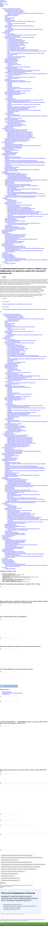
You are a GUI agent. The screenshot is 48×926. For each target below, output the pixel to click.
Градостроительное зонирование (12, 237)
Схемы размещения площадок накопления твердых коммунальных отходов (21, 239)
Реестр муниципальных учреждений (15, 12)
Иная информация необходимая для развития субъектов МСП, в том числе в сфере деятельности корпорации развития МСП (25, 217)
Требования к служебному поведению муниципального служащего (22, 106)
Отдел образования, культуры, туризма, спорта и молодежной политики (23, 49)
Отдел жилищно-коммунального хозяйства (17, 45)
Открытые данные (9, 127)
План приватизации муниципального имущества (15, 93)
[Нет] (5, 925)
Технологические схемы (13, 63)
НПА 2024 (10, 83)
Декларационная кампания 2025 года (13, 156)
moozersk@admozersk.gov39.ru (9, 887)
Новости (9, 22)
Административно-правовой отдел (15, 39)
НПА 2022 (10, 86)
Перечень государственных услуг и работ (16, 23)
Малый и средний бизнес (10, 203)
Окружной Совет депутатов (8, 128)
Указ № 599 (10, 96)
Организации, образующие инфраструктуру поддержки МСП (21, 210)
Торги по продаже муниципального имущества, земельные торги (21, 77)
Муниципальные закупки (13, 78)
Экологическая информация (8, 256)
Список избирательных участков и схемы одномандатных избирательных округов (25, 29)
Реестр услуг (10, 65)
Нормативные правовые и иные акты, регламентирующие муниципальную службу (25, 99)
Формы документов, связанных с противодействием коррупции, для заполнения (22, 169)
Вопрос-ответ (5, 232)
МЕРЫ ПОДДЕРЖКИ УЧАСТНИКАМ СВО (12, 147)
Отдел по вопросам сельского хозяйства (16, 48)
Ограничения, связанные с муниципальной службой (19, 107)
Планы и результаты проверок (11, 152)
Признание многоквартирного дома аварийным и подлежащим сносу (17, 303)
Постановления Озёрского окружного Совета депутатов (17, 138)
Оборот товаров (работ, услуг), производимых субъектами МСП (21, 208)
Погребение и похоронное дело (9, 257)
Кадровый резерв (8, 113)
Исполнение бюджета (12, 200)
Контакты (4, 261)
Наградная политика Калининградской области (15, 121)
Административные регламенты (14, 64)
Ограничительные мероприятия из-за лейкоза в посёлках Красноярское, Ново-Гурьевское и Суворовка (24, 309)
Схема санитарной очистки (11, 240)
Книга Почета (8, 31)
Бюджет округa (8, 199)
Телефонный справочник (10, 263)
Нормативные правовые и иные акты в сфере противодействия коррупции (21, 160)
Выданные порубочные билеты (11, 59)
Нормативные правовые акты (8, 230)
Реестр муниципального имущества (12, 91)
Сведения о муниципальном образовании (11, 8)
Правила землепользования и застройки (13, 242)
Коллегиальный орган (7, 231)
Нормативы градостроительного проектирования (15, 234)
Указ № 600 (10, 95)
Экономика (4, 198)
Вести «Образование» (12, 187)
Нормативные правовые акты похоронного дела (15, 258)
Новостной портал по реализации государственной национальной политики (21, 185)
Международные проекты (8, 244)
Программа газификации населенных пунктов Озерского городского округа (24, 70)
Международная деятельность (11, 219)
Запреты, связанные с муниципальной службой (18, 109)
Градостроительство (6, 233)
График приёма (5, 694)
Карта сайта (5, 252)
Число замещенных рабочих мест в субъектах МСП (19, 207)
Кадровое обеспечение (10, 98)
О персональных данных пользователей (16, 120)
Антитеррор (5, 171)
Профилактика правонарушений (9, 153)
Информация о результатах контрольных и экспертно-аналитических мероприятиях (23, 145)
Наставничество (11, 112)
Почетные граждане (9, 30)
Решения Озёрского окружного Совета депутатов (15, 130)
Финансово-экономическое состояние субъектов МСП (19, 209)
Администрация (5, 32)
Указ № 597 (10, 97)
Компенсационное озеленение (11, 61)
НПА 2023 (10, 85)
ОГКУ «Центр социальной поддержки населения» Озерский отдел (19, 25)
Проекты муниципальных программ (15, 69)
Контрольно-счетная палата (8, 142)
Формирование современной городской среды (15, 236)
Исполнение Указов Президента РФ (12, 94)
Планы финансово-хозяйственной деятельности (15, 220)
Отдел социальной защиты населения (16, 44)
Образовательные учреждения (11, 15)
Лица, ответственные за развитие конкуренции (18, 224)
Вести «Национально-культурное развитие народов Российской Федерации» (24, 188)
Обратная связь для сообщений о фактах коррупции (16, 140)
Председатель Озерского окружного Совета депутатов (16, 129)
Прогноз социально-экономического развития (15, 227)
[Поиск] (12, 265)
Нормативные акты (9, 143)
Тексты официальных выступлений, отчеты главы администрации (22, 34)
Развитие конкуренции (10, 222)
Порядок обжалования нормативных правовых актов (19, 90)
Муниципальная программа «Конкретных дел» (15, 72)
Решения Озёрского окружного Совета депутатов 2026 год (20, 131)
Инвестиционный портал (7, 243)
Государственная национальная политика (11, 172)
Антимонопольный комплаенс (11, 226)
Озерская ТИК (8, 26)
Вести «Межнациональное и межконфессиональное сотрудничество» (22, 192)
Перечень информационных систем (12, 126)
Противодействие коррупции (8, 154)
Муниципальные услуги (10, 62)
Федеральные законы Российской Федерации (17, 176)
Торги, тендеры (8, 75)
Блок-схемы (10, 24)
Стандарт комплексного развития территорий (15, 235)
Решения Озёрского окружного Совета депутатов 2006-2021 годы (22, 137)
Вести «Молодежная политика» (14, 190)
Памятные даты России (10, 183)
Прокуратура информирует (8, 255)
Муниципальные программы (11, 67)
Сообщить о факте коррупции (11, 170)
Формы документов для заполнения (15, 123)
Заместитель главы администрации (12, 36)
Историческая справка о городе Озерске (13, 9)
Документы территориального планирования (14, 241)
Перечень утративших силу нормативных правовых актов (20, 88)
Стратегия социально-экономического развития (15, 228)
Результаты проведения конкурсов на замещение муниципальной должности (24, 104)
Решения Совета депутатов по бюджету (13, 202)
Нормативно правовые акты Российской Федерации (16, 174)
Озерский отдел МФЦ (9, 20)
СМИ (6, 16)
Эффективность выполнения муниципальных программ (20, 71)
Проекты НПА (11, 89)
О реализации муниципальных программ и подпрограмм (20, 204)
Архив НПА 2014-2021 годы (14, 87)
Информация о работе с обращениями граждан (12, 692)
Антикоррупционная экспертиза (12, 167)
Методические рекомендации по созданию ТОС (15, 247)
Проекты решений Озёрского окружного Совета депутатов (17, 139)
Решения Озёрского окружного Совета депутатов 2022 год (20, 136)
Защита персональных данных (11, 119)
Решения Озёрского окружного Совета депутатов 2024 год (20, 134)
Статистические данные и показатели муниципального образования (19, 37)
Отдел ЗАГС (10, 55)
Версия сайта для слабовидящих (10, 686)
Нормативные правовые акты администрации (15, 80)
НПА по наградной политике (14, 122)
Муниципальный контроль (8, 148)
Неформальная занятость (10, 218)
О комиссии (10, 28)
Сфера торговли (8, 225)
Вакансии (10, 105)
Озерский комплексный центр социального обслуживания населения (20, 21)
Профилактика (8, 151)
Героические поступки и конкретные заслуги (17, 125)
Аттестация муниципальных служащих (13, 118)
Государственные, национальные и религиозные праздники (18, 184)
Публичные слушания (9, 17)
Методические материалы (10, 168)
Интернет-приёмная (6, 691)
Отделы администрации (10, 38)
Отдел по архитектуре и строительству (16, 41)
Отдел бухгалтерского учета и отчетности (16, 47)
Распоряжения (8, 79)
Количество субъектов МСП (14, 206)
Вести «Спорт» (11, 191)
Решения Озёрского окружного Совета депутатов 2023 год (20, 135)
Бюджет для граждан (12, 201)
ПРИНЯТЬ (2, 925)
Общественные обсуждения (11, 58)
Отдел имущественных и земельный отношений (18, 42)
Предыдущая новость (5, 301)
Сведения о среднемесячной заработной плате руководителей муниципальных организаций (24, 164)
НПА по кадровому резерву (13, 114)
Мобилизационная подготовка (14, 57)
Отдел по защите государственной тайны (16, 56)
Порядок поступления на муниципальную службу (18, 101)
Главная (4, 276)
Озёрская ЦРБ (8, 18)
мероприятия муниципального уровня (16, 186)
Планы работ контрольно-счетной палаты (14, 144)
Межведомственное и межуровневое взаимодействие (19, 66)
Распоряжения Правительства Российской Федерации (19, 178)
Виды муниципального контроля (12, 150)
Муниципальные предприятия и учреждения (14, 10)
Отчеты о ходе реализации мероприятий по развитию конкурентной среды (24, 223)
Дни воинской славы (9, 182)
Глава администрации (9, 33)
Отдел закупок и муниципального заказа (16, 40)
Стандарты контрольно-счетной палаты (13, 146)
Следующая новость (5, 306)
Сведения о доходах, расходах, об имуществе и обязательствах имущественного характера (24, 161)
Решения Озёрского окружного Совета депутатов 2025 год (20, 133)
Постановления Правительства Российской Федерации (19, 177)
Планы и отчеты (8, 166)
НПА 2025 (10, 82)
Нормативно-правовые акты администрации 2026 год (19, 81)
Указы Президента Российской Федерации (17, 175)
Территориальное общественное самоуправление (12, 245)
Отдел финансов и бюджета (13, 46)
